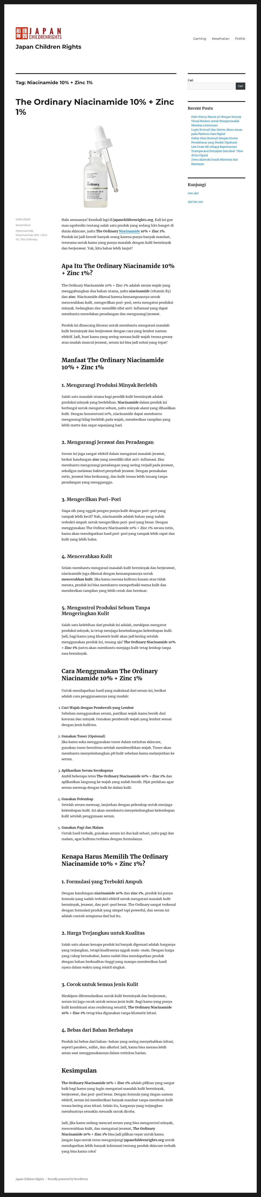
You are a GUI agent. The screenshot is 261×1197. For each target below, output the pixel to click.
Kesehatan (220, 39)
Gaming (199, 39)
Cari (190, 80)
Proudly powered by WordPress (68, 1179)
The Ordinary (29, 239)
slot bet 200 (195, 202)
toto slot (193, 193)
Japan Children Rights (48, 46)
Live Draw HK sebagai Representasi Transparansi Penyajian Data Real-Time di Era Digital (217, 151)
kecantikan (23, 225)
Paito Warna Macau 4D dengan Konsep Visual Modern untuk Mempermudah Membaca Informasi (216, 121)
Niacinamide (129, 231)
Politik (240, 39)
